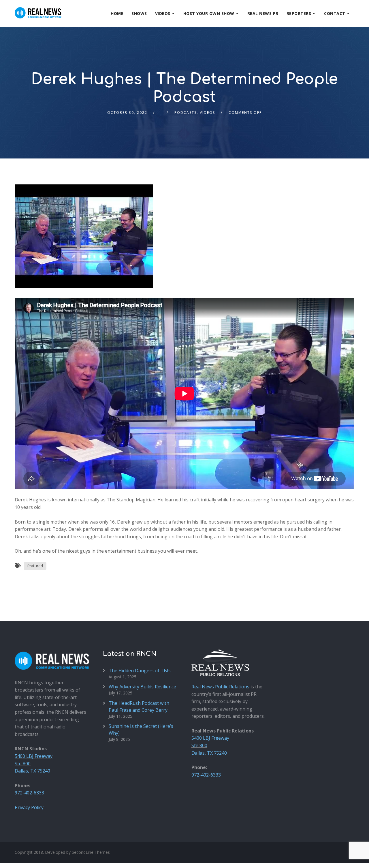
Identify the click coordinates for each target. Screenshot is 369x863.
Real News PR (262, 13)
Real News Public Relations (220, 686)
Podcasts (185, 112)
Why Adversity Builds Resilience (142, 686)
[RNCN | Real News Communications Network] (38, 9)
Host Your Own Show (208, 13)
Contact (334, 13)
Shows (139, 13)
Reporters (299, 13)
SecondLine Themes (91, 852)
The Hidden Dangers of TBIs (140, 670)
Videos (162, 13)
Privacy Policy (29, 807)
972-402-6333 (29, 793)
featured (35, 566)
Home (117, 13)
